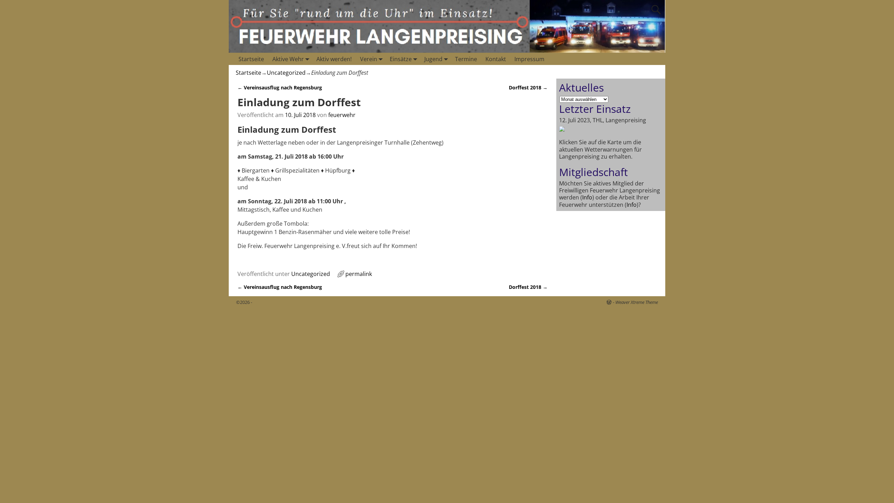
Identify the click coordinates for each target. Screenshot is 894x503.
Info (587, 197)
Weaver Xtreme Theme (636, 302)
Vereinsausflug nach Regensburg (279, 87)
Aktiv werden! (334, 59)
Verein (368, 59)
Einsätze (401, 59)
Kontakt (495, 59)
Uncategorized (286, 72)
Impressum (529, 59)
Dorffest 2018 (528, 87)
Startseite (251, 59)
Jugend (433, 59)
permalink (358, 274)
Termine (466, 59)
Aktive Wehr (288, 59)
